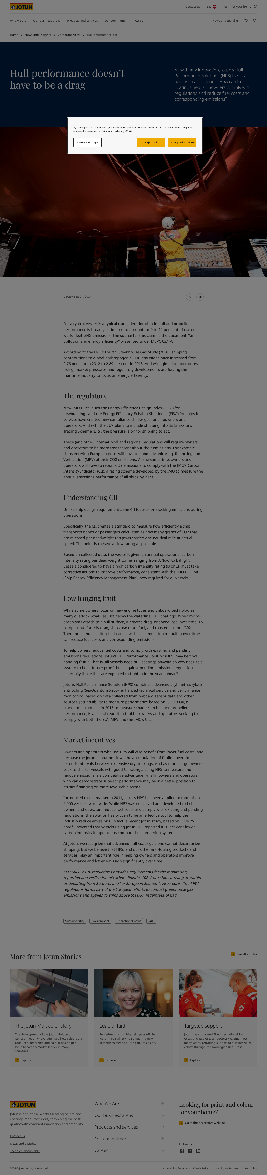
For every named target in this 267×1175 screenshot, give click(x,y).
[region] (135, 135)
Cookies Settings (87, 142)
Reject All (151, 142)
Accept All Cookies (182, 142)
